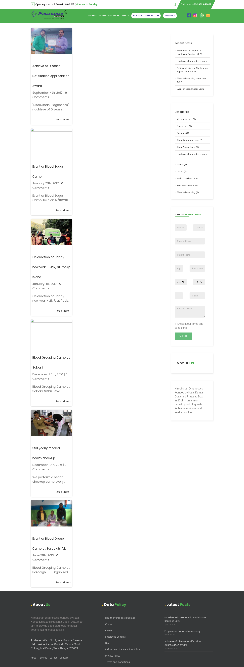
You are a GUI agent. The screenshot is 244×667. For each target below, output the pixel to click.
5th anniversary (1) (186, 119)
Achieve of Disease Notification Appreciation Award (50, 76)
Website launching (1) (188, 192)
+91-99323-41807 (201, 4)
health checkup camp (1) (189, 178)
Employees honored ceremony (192, 60)
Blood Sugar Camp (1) (188, 146)
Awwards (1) (183, 133)
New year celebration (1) (189, 185)
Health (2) (182, 171)
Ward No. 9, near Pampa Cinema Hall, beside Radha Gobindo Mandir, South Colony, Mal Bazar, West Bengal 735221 (56, 644)
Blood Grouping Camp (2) (190, 140)
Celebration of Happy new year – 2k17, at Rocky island (51, 267)
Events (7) (182, 164)
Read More (62, 119)
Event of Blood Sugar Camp (190, 88)
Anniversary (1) (184, 126)
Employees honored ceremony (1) (192, 155)
